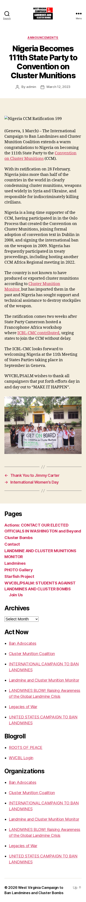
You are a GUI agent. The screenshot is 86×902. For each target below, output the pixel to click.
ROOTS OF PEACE (25, 747)
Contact (12, 544)
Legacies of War (23, 706)
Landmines (15, 563)
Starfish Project (19, 576)
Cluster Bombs (18, 537)
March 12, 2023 (58, 87)
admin (31, 87)
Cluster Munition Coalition (32, 653)
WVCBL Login (21, 758)
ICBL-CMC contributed (38, 333)
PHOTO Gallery (18, 570)
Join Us (16, 595)
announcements (43, 37)
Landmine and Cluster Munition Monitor (44, 680)
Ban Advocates (22, 643)
